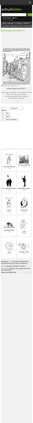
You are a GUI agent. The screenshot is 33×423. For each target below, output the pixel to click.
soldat (5, 270)
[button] (9, 119)
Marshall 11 (26, 23)
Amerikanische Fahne (9, 230)
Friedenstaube (24, 210)
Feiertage (10, 23)
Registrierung (13, 26)
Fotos (15, 18)
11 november (18, 23)
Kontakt (20, 26)
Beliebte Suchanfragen (8, 19)
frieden (10, 270)
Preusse (9, 210)
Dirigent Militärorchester (24, 188)
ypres (28, 268)
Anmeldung (5, 26)
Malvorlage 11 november (12, 266)
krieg (25, 268)
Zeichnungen (7, 18)
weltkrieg (21, 268)
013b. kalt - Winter (24, 252)
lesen (9, 252)
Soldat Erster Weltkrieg (9, 166)
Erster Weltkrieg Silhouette (9, 188)
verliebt (24, 232)
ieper (2, 270)
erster (17, 268)
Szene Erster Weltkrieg (24, 165)
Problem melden (28, 26)
